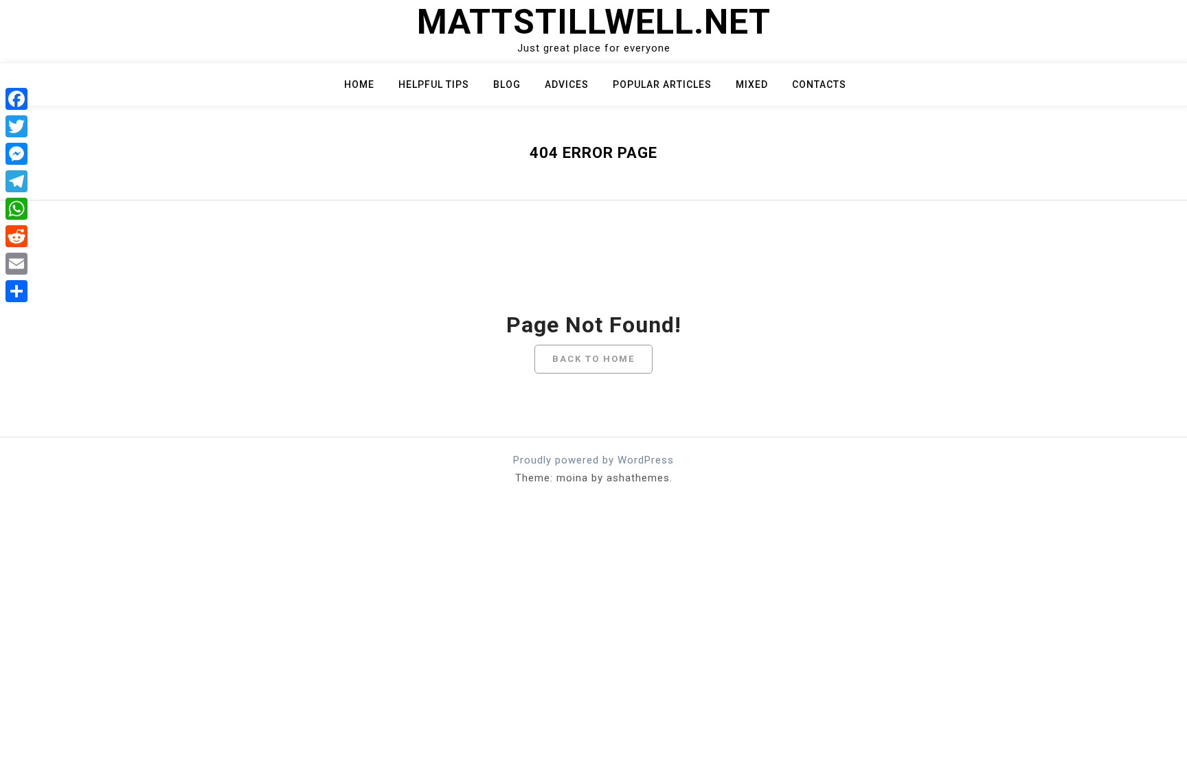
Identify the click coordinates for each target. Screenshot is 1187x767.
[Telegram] (16, 181)
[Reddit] (16, 236)
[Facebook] (16, 99)
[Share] (16, 291)
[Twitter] (16, 126)
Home (359, 84)
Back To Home (593, 359)
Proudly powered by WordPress (593, 460)
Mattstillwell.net (594, 22)
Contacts (819, 84)
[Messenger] (16, 154)
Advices (567, 84)
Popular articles (662, 84)
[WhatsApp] (16, 208)
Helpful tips (433, 84)
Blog (507, 84)
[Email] (16, 263)
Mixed (752, 84)
